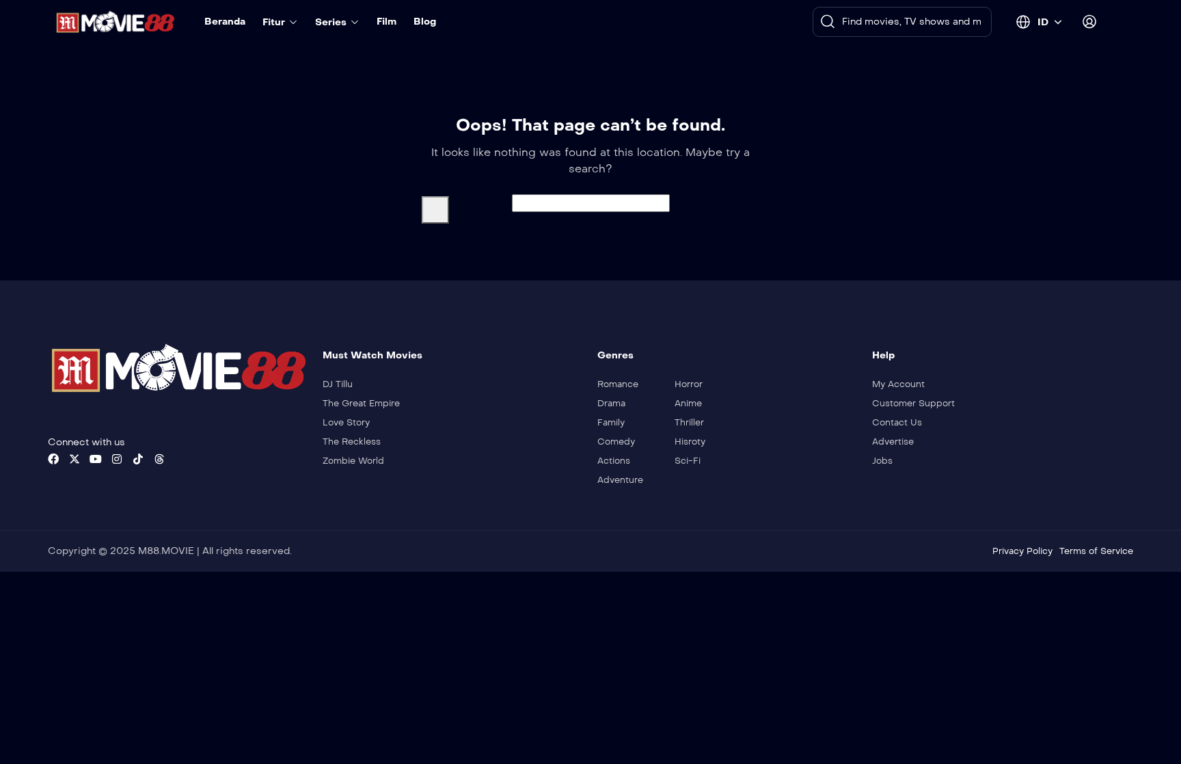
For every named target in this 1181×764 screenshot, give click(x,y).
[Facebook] (53, 458)
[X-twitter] (74, 458)
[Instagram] (116, 458)
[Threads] (159, 458)
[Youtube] (95, 458)
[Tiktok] (138, 458)
